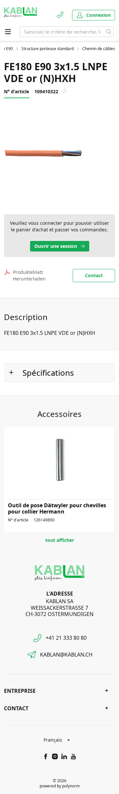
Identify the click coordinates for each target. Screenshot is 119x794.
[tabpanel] (59, 152)
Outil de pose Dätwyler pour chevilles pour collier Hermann (57, 508)
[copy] (64, 91)
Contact (94, 275)
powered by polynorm (60, 786)
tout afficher (59, 540)
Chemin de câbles (98, 48)
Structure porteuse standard (47, 48)
